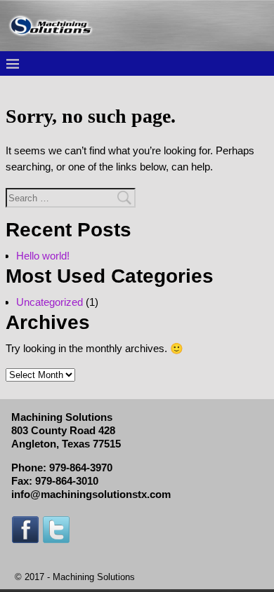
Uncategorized (49, 302)
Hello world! (43, 256)
